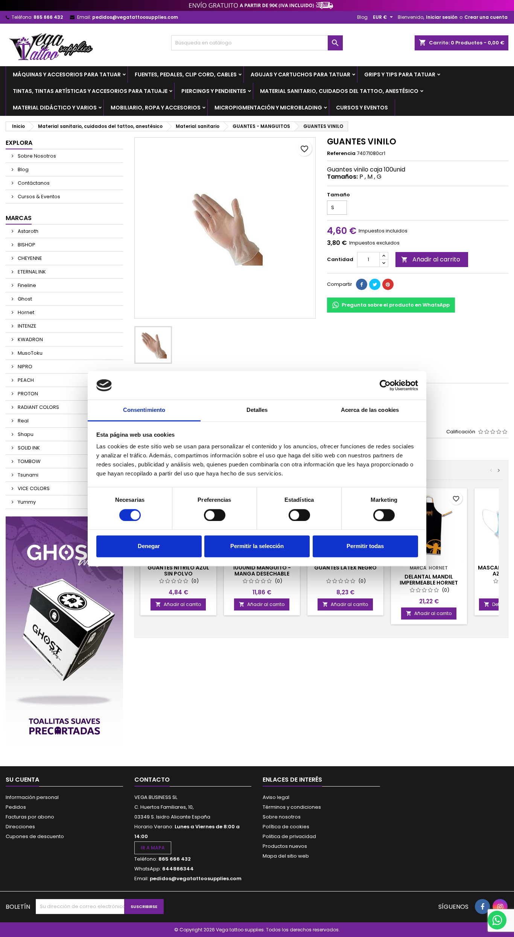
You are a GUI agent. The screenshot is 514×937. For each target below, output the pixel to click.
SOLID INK (28, 447)
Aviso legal (276, 797)
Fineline (26, 285)
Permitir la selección (257, 546)
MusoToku (30, 353)
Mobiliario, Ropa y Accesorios (156, 107)
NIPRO (24, 366)
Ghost (24, 298)
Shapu (25, 434)
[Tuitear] (374, 284)
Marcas (19, 218)
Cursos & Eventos (38, 196)
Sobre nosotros (282, 816)
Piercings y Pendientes (213, 91)
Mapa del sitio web (286, 856)
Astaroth (27, 231)
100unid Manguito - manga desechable (262, 570)
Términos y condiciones (292, 807)
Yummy (26, 502)
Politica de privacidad (289, 836)
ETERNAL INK (31, 271)
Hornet (25, 312)
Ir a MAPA (153, 847)
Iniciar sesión (442, 17)
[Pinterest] (388, 284)
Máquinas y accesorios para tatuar (67, 74)
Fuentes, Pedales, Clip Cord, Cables (186, 74)
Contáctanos (33, 183)
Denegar (149, 546)
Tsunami (27, 474)
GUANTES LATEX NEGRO (345, 567)
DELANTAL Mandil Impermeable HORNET (429, 579)
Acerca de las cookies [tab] (370, 410)
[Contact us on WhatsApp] (497, 920)
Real (23, 420)
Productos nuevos (285, 846)
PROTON (27, 393)
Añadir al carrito (430, 259)
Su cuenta (22, 779)
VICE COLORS (33, 488)
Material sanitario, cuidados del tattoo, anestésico (339, 91)
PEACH (25, 380)
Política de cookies (286, 826)
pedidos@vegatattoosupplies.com (135, 17)
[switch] (214, 515)
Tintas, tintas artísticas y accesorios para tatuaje (90, 91)
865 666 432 (48, 17)
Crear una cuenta (486, 17)
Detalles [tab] (257, 410)
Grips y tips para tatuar (399, 74)
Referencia (341, 153)
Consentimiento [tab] (144, 410)
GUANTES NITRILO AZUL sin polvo (178, 570)
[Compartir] (361, 284)
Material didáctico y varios (55, 107)
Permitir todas (365, 546)
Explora (19, 142)
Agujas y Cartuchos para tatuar (300, 74)
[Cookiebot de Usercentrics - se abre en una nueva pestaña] (385, 385)
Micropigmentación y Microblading (268, 107)
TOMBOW (29, 461)
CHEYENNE (29, 258)
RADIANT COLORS (38, 407)
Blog (362, 17)
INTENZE (26, 326)
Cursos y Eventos (362, 107)
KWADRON (30, 339)
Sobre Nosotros (36, 155)
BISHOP (26, 244)
